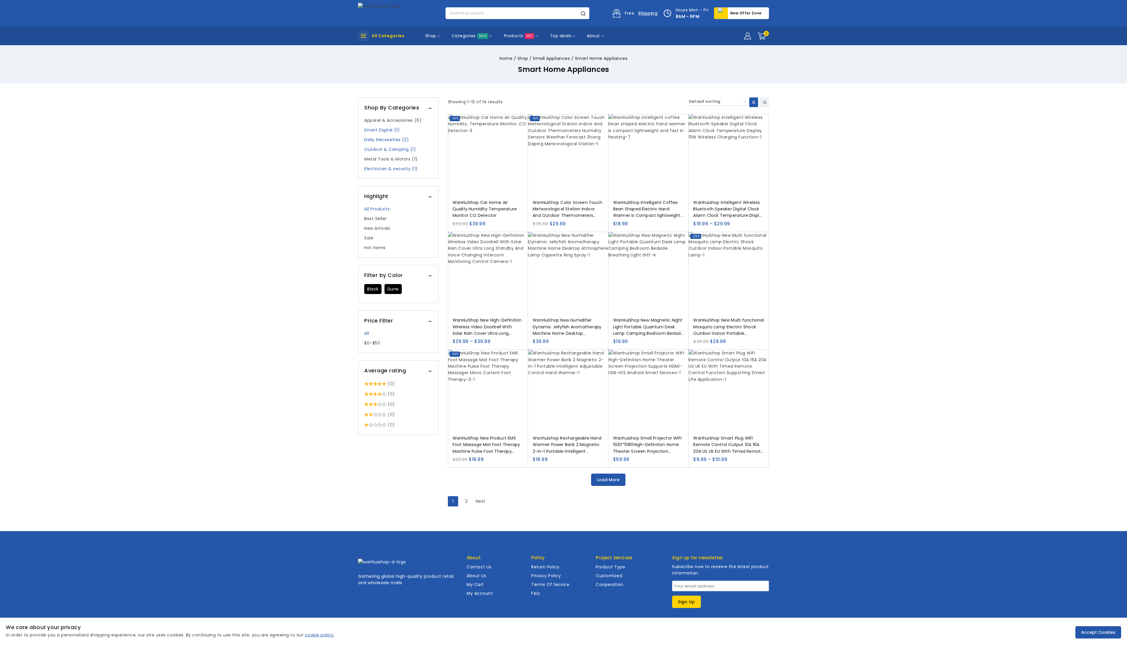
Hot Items (375, 248)
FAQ (535, 593)
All (366, 333)
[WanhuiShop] (387, 13)
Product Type (610, 567)
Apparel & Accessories (392, 120)
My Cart (475, 584)
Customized (609, 576)
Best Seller (375, 219)
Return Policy (545, 567)
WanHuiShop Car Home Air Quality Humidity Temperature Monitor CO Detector (485, 209)
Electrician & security (391, 169)
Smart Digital (382, 130)
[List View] (764, 102)
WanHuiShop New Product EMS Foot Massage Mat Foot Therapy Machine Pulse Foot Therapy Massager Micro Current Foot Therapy (486, 445)
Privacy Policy (546, 576)
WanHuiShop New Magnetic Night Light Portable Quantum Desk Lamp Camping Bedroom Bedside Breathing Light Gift (648, 327)
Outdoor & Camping (390, 149)
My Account (480, 593)
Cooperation (609, 584)
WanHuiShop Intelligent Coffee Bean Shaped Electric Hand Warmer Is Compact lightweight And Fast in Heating (647, 209)
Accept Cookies (1098, 632)
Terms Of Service (550, 584)
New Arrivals (377, 228)
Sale (368, 238)
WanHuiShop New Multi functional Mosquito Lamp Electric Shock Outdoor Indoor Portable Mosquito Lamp (728, 327)
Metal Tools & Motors (391, 159)
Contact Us (479, 567)
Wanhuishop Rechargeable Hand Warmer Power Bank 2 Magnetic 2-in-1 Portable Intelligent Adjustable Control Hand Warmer (567, 445)
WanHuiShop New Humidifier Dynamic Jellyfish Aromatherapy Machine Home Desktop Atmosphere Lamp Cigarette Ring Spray (568, 327)
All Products (377, 209)
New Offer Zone (746, 13)
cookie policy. (320, 635)
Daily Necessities (386, 140)
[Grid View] (753, 102)
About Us (476, 576)
